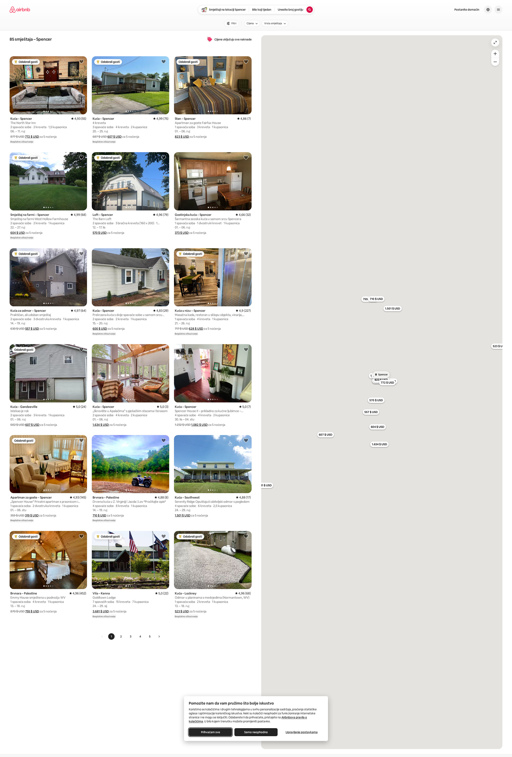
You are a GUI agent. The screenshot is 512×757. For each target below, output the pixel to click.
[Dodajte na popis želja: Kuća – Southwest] (246, 440)
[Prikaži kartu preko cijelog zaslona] (495, 42)
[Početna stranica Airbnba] (20, 10)
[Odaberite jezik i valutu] (488, 10)
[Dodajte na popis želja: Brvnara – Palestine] (163, 440)
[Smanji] (495, 62)
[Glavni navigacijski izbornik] (498, 10)
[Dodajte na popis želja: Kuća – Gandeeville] (81, 349)
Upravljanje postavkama (302, 732)
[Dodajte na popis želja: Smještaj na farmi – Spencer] (81, 157)
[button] (32, 137)
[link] (102, 636)
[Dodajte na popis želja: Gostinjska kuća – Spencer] (246, 157)
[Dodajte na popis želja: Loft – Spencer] (163, 157)
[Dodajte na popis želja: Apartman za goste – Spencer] (81, 440)
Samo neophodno (256, 732)
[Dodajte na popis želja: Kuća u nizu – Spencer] (246, 253)
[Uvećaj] (495, 54)
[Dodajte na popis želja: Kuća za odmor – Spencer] (81, 253)
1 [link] (111, 636)
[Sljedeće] (159, 636)
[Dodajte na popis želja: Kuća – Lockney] (246, 536)
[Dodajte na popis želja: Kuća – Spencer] (81, 61)
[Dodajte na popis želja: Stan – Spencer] (246, 61)
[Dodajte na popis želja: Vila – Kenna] (163, 536)
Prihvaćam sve (210, 732)
